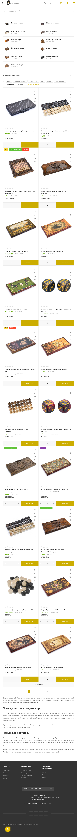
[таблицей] (73, 75)
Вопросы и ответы (47, 775)
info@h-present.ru (39, 799)
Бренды (44, 777)
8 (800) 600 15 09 (39, 795)
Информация (26, 766)
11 (48, 691)
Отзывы (5, 778)
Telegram (41, 813)
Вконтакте (31, 813)
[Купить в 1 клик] (34, 98)
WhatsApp (46, 813)
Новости (5, 773)
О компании (6, 770)
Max (36, 813)
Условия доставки (26, 773)
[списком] (70, 75)
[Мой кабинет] (54, 3)
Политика (5, 775)
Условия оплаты (26, 770)
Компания (6, 766)
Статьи (44, 772)
